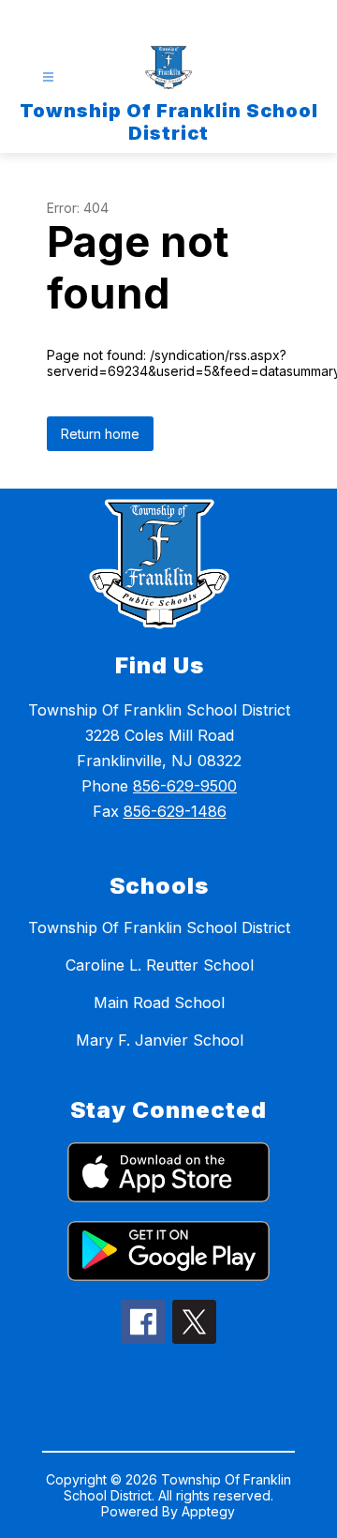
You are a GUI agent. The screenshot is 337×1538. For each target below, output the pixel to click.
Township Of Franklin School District (159, 927)
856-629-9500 (185, 786)
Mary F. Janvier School (159, 1040)
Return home (100, 434)
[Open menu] (48, 77)
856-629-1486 (175, 811)
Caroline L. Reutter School (160, 965)
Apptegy (208, 1511)
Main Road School (159, 1002)
